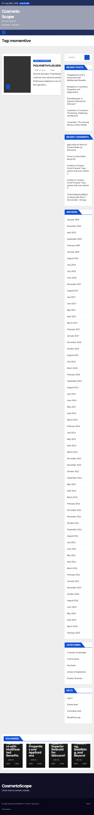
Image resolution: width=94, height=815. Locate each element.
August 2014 (72, 387)
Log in (70, 698)
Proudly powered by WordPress (13, 804)
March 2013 (72, 452)
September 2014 (74, 381)
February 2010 (73, 633)
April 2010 (71, 620)
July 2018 (71, 271)
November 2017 (74, 284)
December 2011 (74, 510)
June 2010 (71, 607)
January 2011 (73, 581)
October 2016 (73, 349)
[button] (90, 32)
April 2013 (71, 446)
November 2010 (74, 588)
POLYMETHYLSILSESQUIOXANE (54, 65)
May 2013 (71, 439)
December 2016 (74, 342)
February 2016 (73, 375)
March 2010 (72, 626)
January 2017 (73, 336)
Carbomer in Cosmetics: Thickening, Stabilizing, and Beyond (77, 113)
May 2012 (71, 484)
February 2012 (73, 504)
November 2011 (74, 517)
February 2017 (73, 329)
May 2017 (71, 310)
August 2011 (72, 536)
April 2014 (71, 413)
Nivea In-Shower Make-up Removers (77, 147)
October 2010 (73, 594)
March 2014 (72, 420)
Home (88, 804)
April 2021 (71, 233)
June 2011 (71, 549)
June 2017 (71, 304)
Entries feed (72, 705)
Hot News (71, 665)
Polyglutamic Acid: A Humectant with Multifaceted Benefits (76, 77)
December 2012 (74, 459)
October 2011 (73, 523)
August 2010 (72, 601)
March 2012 (72, 497)
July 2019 (71, 265)
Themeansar (6, 809)
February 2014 (73, 426)
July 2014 (71, 394)
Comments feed (74, 711)
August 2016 (72, 355)
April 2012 (71, 491)
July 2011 (71, 542)
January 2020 (73, 252)
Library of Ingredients (42, 61)
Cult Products (73, 659)
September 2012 (74, 478)
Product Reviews (74, 678)
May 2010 (71, 613)
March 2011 (72, 568)
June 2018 (71, 278)
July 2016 (71, 362)
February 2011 (73, 575)
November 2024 (74, 226)
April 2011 (71, 562)
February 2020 (73, 245)
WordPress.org (73, 717)
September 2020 (74, 239)
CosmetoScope (17, 785)
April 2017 (71, 316)
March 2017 (72, 323)
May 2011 (71, 555)
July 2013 (71, 433)
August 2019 (72, 258)
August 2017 (72, 291)
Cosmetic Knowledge (76, 653)
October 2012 (73, 471)
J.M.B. (52, 70)
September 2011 (74, 530)
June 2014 (71, 400)
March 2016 (72, 368)
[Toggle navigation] (47, 32)
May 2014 (71, 407)
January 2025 (73, 220)
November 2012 (74, 465)
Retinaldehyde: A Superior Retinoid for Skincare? (76, 101)
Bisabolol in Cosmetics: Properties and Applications (77, 89)
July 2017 (71, 297)
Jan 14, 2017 (40, 70)
